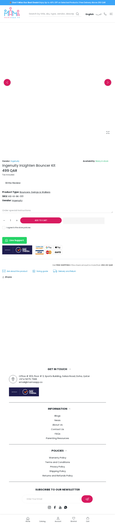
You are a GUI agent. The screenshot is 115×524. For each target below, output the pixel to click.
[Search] (77, 14)
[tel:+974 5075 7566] (105, 13)
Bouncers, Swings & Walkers (35, 192)
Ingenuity (15, 161)
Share (8, 277)
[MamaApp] (12, 14)
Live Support (16, 240)
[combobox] (55, 14)
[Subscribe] (87, 499)
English (90, 14)
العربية (99, 14)
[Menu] (111, 13)
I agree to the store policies (18, 227)
